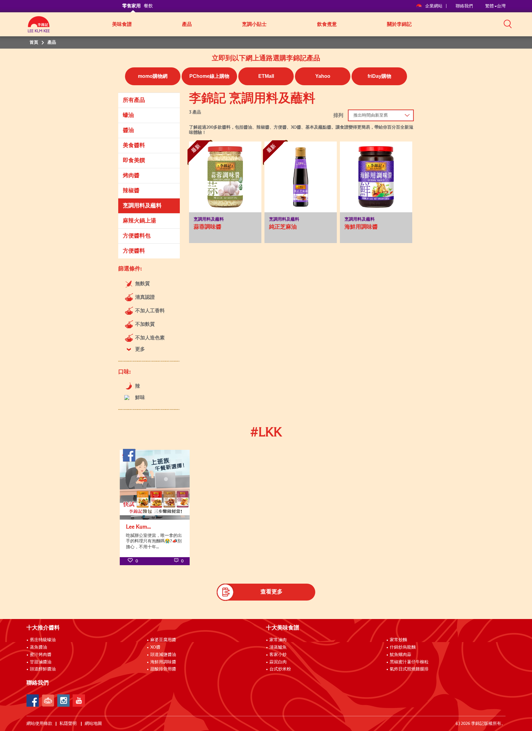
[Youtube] (79, 700)
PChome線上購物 (209, 76)
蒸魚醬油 (38, 647)
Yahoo (322, 76)
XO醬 (155, 647)
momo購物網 (152, 76)
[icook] (48, 700)
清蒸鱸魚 (278, 647)
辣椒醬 (131, 191)
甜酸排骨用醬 (163, 669)
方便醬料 (134, 251)
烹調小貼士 (254, 24)
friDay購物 (379, 76)
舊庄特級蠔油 (43, 640)
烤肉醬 (131, 175)
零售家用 (131, 6)
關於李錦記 (399, 24)
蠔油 (128, 115)
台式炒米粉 (280, 669)
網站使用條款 (39, 723)
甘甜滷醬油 (40, 662)
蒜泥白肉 (278, 662)
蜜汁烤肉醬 (40, 655)
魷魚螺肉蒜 (400, 655)
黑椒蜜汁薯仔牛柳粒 (409, 662)
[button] (508, 24)
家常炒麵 (398, 640)
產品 (187, 24)
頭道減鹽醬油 (163, 655)
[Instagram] (63, 700)
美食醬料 (134, 145)
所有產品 (134, 100)
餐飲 (148, 6)
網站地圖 (94, 723)
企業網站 (434, 6)
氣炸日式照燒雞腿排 (409, 669)
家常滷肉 (278, 640)
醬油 (128, 130)
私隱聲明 (68, 723)
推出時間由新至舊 (370, 115)
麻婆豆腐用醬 (163, 640)
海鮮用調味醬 (163, 662)
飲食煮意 (327, 24)
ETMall (266, 76)
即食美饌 (134, 160)
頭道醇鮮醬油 (43, 669)
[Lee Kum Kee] (38, 28)
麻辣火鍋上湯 (139, 221)
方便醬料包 (137, 236)
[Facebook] (32, 700)
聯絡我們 (464, 6)
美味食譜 (122, 24)
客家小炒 (278, 655)
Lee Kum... (138, 527)
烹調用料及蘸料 (142, 206)
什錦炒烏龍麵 (403, 647)
